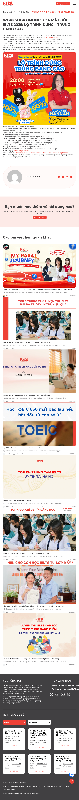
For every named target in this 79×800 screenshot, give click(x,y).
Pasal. (11, 782)
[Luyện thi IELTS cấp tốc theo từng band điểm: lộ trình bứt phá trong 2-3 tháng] (39, 635)
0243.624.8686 (68, 764)
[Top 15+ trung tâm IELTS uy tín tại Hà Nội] (39, 477)
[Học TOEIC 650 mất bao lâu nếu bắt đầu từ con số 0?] (39, 424)
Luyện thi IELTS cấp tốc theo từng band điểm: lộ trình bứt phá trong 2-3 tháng (31, 659)
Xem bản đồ (14, 745)
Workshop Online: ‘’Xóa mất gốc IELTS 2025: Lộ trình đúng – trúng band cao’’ (42, 153)
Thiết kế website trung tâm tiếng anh (16, 793)
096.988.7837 (16, 764)
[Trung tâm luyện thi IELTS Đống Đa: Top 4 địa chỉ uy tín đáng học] (39, 529)
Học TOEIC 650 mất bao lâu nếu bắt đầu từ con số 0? (21, 448)
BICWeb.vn (36, 793)
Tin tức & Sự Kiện (21, 12)
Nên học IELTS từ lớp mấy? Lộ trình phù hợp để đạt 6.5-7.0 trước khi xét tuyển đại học (33, 606)
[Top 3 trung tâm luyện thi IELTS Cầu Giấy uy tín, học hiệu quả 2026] (39, 371)
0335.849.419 (41, 740)
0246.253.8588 (42, 764)
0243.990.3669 (68, 738)
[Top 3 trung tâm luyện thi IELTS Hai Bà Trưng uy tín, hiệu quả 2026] (39, 318)
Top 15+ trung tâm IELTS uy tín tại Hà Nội (17, 500)
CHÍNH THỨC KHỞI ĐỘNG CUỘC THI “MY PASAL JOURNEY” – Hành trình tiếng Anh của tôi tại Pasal (37, 289)
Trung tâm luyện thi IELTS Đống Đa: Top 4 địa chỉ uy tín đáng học (26, 553)
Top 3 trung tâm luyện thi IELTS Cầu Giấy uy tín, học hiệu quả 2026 (26, 395)
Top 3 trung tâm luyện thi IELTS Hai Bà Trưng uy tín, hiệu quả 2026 (26, 342)
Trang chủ (7, 12)
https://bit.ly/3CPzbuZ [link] (50, 37)
